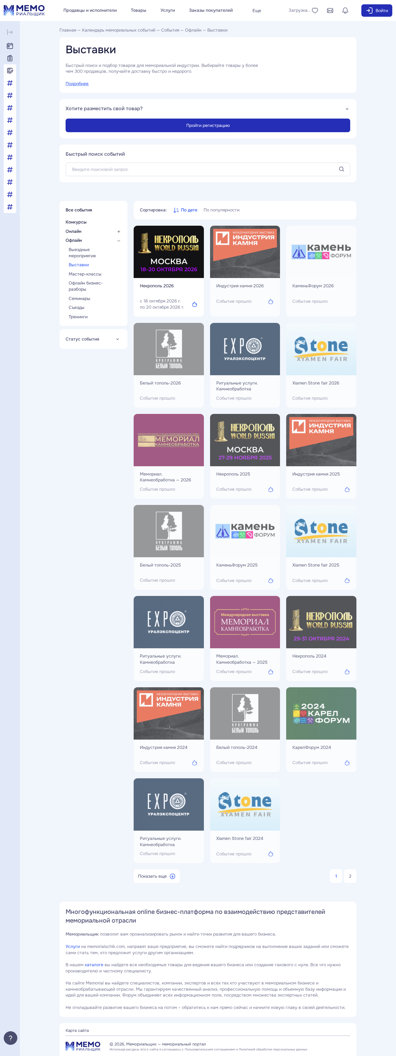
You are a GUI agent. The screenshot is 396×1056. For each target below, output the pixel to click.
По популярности (221, 210)
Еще (256, 10)
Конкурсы (77, 222)
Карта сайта (77, 1030)
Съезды (77, 308)
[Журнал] (10, 58)
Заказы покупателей (211, 10)
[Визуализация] (10, 95)
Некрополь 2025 (233, 474)
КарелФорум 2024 (311, 747)
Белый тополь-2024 (236, 747)
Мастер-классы (86, 274)
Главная (67, 30)
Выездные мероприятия (83, 253)
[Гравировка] (10, 108)
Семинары (80, 298)
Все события (79, 210)
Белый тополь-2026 (160, 383)
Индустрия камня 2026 (240, 286)
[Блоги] (10, 70)
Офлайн (193, 30)
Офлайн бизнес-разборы (86, 286)
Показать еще (152, 876)
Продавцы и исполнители (90, 10)
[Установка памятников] (10, 194)
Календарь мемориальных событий (118, 30)
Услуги (168, 10)
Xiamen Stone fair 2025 (315, 565)
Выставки (79, 265)
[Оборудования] (10, 145)
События (170, 30)
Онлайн (74, 231)
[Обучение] (10, 157)
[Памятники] (10, 169)
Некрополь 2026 (157, 286)
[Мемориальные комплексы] (10, 132)
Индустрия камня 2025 (316, 474)
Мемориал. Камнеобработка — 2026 (165, 477)
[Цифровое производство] (10, 207)
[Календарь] (10, 46)
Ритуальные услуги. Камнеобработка (237, 386)
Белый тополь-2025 (160, 565)
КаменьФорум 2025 (237, 565)
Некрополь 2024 (309, 656)
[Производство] (10, 182)
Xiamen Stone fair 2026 (315, 383)
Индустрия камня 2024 (163, 747)
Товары (138, 10)
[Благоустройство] (10, 83)
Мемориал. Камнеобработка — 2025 (242, 659)
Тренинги (79, 316)
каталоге (94, 964)
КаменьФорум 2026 (313, 286)
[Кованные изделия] (10, 120)
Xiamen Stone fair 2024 (239, 838)
